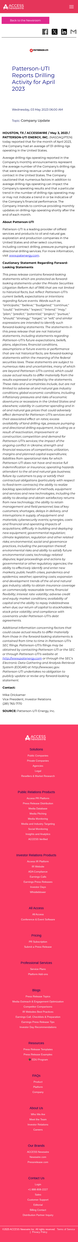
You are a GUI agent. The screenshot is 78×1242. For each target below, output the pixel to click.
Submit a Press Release (38, 946)
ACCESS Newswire (38, 1151)
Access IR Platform (38, 861)
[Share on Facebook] (45, 32)
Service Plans (38, 969)
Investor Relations (38, 1124)
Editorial (38, 1204)
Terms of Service (66, 1229)
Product (38, 1081)
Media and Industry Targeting (38, 823)
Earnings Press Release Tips (37, 1021)
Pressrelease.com (38, 1162)
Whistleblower (38, 892)
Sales (38, 1194)
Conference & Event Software (38, 919)
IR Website (38, 866)
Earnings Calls (38, 876)
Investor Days (38, 886)
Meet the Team (38, 1119)
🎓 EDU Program (38, 1059)
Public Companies (38, 755)
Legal (38, 770)
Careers (38, 1129)
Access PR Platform (38, 798)
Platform (38, 1086)
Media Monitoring (38, 818)
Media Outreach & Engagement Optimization (38, 1001)
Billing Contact (38, 1209)
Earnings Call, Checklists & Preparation (38, 1016)
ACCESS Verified (38, 839)
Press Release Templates (38, 1049)
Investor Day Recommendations (38, 1027)
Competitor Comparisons (38, 1006)
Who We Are (38, 1114)
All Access (38, 914)
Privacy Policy (39, 1232)
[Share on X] (55, 32)
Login (38, 1184)
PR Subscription (38, 941)
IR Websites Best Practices (37, 1011)
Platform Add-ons (38, 974)
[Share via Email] (73, 32)
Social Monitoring (38, 828)
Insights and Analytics (38, 834)
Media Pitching (38, 813)
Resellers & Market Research (38, 776)
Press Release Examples (38, 1054)
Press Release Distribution (38, 803)
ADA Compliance (38, 871)
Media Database (37, 808)
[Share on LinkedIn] (64, 32)
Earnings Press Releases (38, 881)
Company (38, 1092)
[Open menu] (71, 7)
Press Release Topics (38, 996)
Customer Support (37, 1199)
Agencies (38, 765)
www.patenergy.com (24, 255)
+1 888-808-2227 (38, 1189)
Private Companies (38, 760)
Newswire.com (38, 1157)
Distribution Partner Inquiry (38, 1215)
